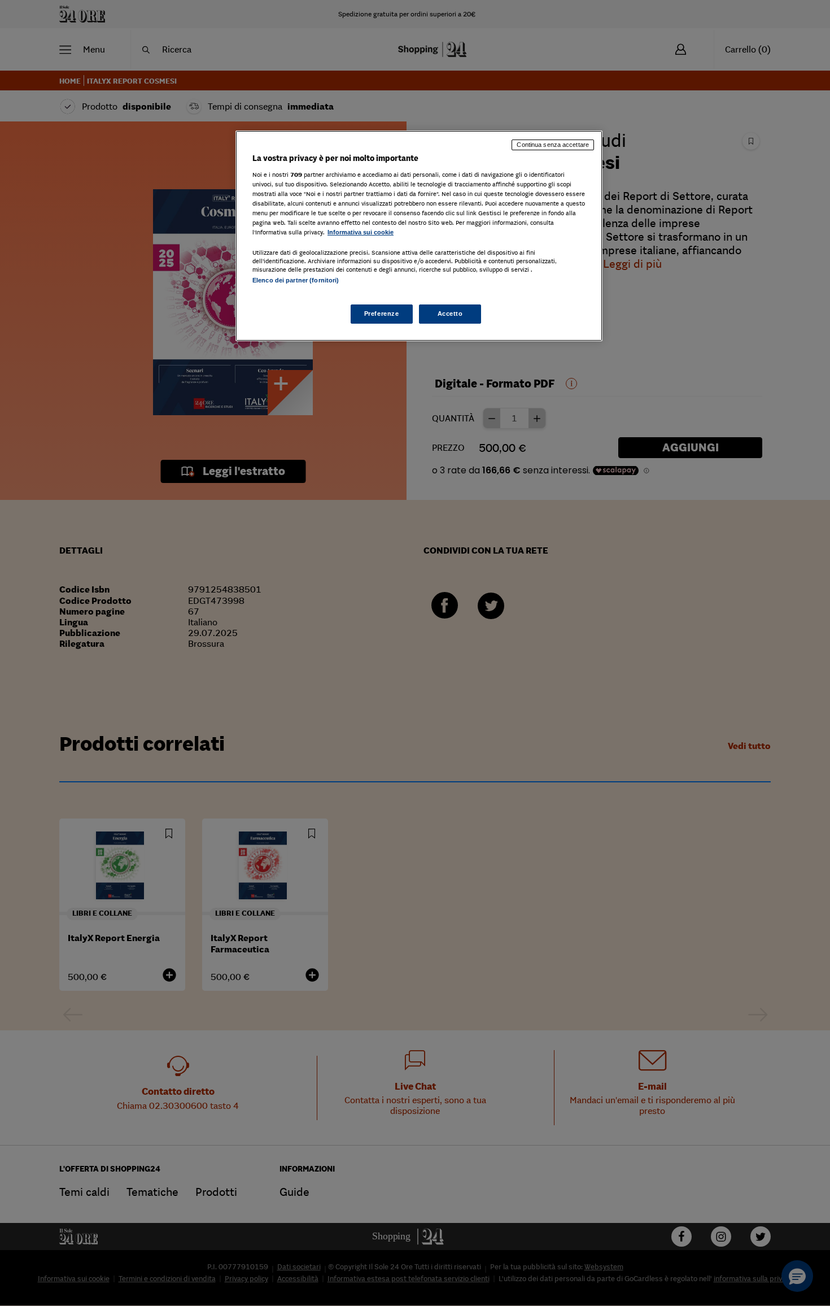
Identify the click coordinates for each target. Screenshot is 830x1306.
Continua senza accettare (553, 144)
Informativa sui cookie (360, 232)
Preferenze (381, 313)
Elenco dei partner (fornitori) (295, 280)
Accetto (450, 313)
